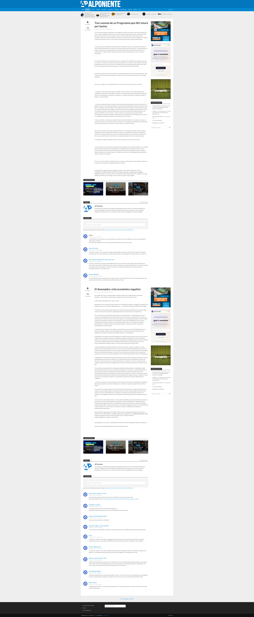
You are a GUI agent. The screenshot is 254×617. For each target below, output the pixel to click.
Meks (95, 615)
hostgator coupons (94, 505)
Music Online (93, 582)
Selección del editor (90, 186)
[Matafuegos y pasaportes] (143, 14)
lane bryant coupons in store (97, 493)
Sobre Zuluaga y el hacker (127, 599)
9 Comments (87, 296)
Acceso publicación (87, 610)
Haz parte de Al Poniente (88, 605)
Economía (104, 9)
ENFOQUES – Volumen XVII (167, 14)
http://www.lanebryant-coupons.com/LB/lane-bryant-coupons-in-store (121, 499)
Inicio (83, 9)
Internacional (123, 9)
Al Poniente (87, 24)
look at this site (93, 248)
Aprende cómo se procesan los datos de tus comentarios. (119, 230)
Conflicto (135, 9)
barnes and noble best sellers (98, 516)
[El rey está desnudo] (128, 14)
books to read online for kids (97, 558)
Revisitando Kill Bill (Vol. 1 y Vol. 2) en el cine (120, 14)
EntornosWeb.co (105, 615)
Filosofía (116, 9)
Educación (110, 9)
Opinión (87, 9)
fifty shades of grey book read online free (101, 259)
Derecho (98, 9)
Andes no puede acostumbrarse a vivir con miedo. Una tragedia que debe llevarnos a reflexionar (89, 15)
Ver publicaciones (143, 202)
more (90, 535)
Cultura (93, 9)
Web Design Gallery (95, 571)
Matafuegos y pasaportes (151, 14)
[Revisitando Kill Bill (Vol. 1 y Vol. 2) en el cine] (113, 14)
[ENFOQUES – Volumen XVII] (159, 14)
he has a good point (95, 547)
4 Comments (87, 30)
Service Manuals (94, 274)
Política (130, 9)
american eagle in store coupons (99, 526)
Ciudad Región (88, 184)
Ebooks (84, 608)
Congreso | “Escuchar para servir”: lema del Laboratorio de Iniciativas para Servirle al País (105, 15)
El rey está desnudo (134, 14)
